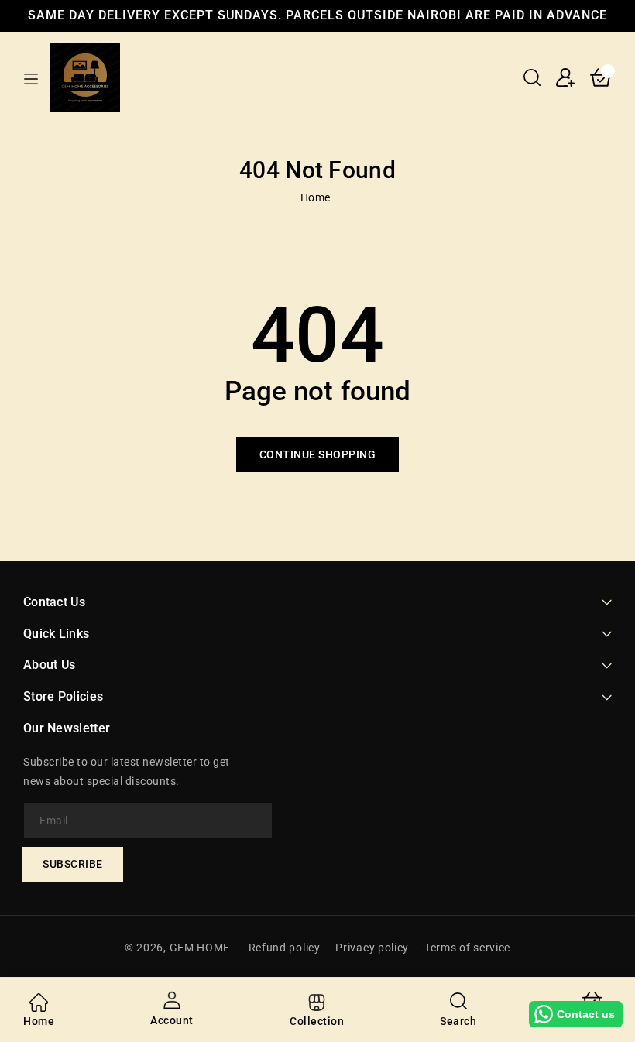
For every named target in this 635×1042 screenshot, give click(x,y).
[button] (532, 77)
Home (315, 197)
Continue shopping (317, 454)
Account (172, 1020)
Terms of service (467, 947)
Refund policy (285, 947)
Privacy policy (372, 947)
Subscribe (73, 864)
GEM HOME (200, 947)
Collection (317, 1021)
